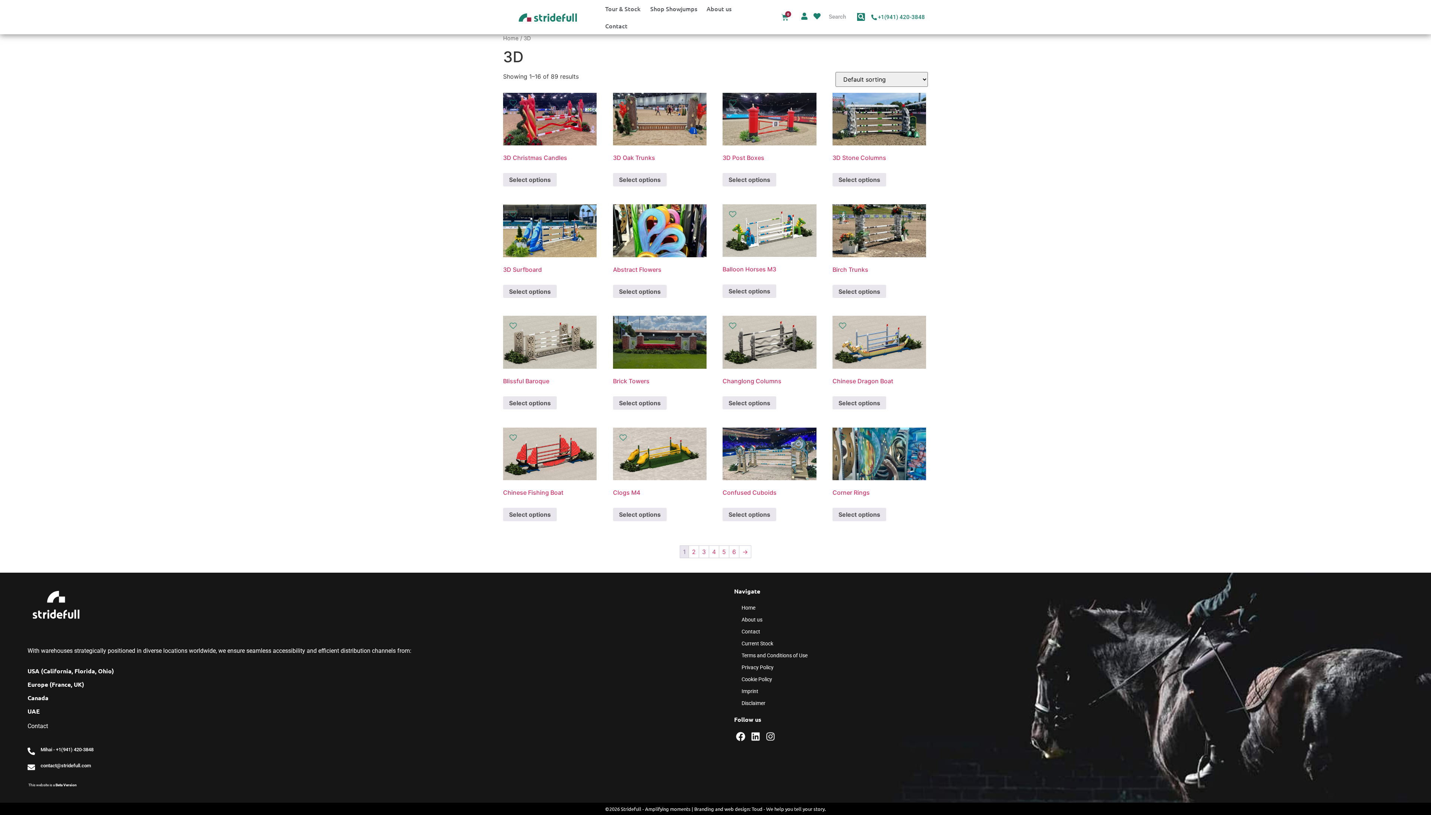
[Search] (861, 17)
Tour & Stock (623, 8)
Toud (757, 809)
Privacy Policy (758, 667)
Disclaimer (753, 703)
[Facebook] (740, 736)
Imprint (750, 691)
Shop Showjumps (673, 8)
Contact (616, 26)
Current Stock (757, 643)
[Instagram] (770, 736)
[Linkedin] (755, 736)
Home (511, 38)
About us (719, 8)
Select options (530, 179)
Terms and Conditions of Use (775, 655)
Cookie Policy (757, 679)
